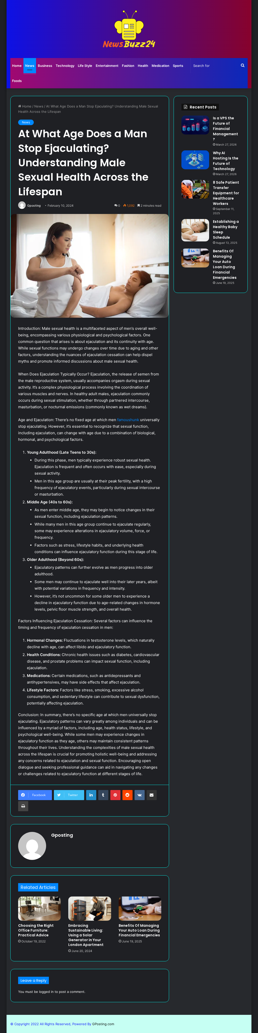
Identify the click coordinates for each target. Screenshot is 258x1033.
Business (45, 66)
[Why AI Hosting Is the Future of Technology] (195, 159)
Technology (65, 66)
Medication (160, 66)
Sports (178, 66)
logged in (46, 992)
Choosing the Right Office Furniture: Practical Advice (36, 930)
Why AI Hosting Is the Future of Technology (225, 160)
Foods (17, 81)
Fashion (128, 66)
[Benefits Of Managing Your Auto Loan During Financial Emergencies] (140, 908)
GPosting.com (103, 1024)
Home (17, 66)
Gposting (34, 205)
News (29, 66)
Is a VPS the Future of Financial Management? (225, 129)
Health (143, 66)
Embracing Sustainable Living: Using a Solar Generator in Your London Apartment (86, 935)
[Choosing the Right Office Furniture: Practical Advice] (39, 908)
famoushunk (128, 419)
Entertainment (107, 66)
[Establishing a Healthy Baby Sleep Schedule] (195, 230)
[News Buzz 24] (129, 29)
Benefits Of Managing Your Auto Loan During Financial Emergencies (139, 930)
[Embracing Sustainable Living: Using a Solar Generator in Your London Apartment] (89, 908)
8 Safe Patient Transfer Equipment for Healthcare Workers (226, 193)
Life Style (85, 66)
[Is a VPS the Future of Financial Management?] (195, 125)
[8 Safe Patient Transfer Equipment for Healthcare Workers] (195, 189)
